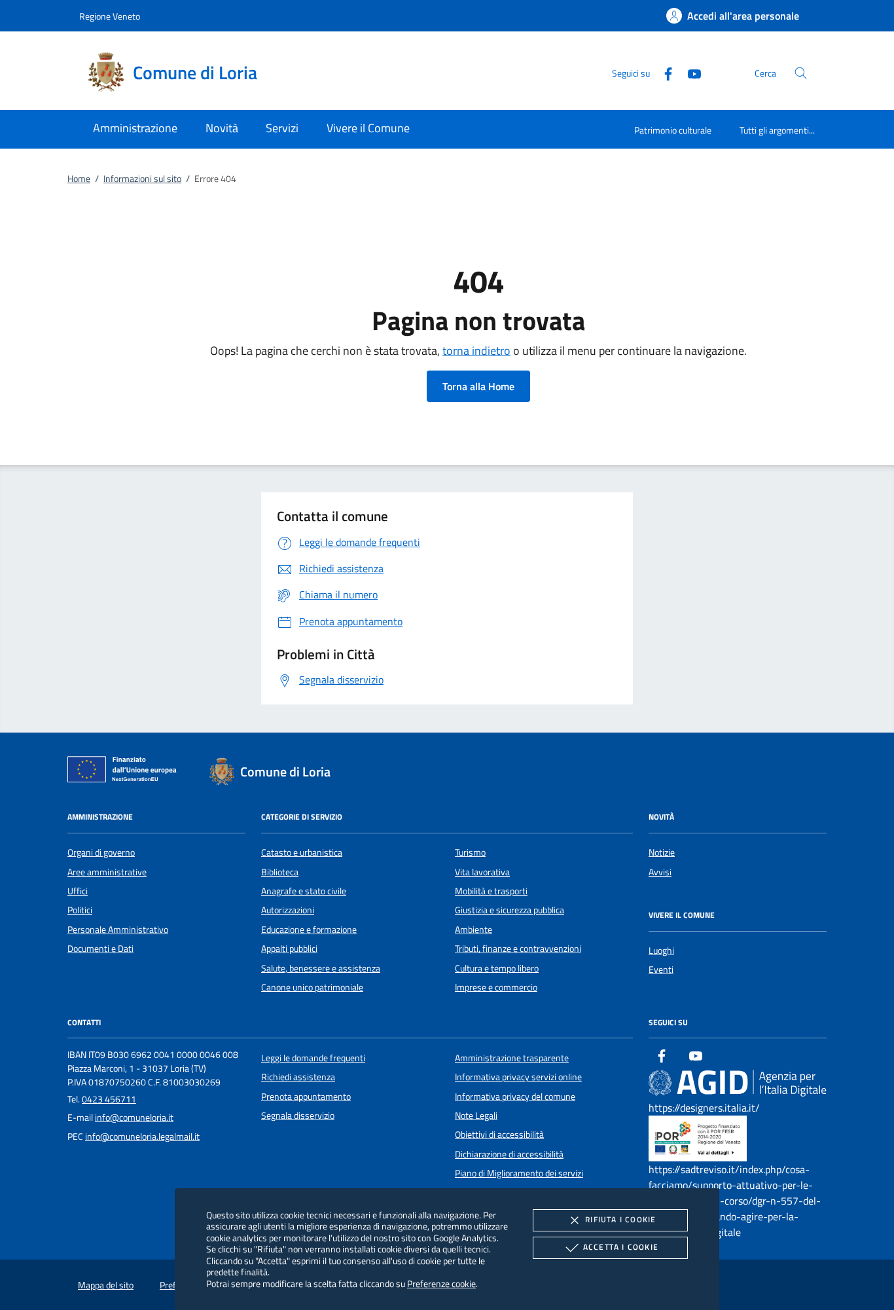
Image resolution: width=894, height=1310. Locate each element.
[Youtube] (689, 72)
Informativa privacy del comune (515, 1096)
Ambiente (473, 929)
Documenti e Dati (100, 948)
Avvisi (660, 872)
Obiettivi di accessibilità (499, 1134)
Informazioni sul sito (142, 179)
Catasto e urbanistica (301, 852)
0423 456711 (109, 1099)
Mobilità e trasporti (491, 891)
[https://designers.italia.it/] (738, 1082)
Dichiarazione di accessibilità (509, 1154)
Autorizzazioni (287, 910)
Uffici (77, 891)
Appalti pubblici (289, 948)
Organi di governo (101, 852)
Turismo (470, 852)
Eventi (661, 969)
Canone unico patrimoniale (312, 987)
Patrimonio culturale (672, 130)
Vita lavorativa (482, 872)
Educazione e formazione (309, 929)
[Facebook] (663, 72)
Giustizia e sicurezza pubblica (509, 910)
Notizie (662, 852)
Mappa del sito (106, 1285)
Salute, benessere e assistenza (320, 968)
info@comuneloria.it (134, 1117)
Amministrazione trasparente (512, 1058)
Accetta (620, 1247)
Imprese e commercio (496, 987)
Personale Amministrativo (117, 929)
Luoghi (661, 950)
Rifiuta (620, 1219)
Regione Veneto (109, 16)
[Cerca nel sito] (801, 73)
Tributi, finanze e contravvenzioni (518, 948)
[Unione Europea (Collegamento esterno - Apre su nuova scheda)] (125, 772)
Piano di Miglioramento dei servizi (519, 1173)
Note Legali (476, 1115)
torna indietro (476, 350)
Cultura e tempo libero (497, 968)
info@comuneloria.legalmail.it (142, 1136)
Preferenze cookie (441, 1283)
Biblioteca (279, 872)
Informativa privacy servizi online (518, 1077)
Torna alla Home (478, 386)
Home (78, 179)
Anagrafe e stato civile (303, 891)
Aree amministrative (107, 872)
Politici (79, 910)
